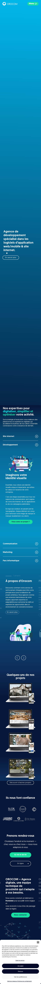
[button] (38, 942)
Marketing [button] (7, 552)
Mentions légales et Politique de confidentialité (19, 981)
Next (23, 657)
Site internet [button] (8, 436)
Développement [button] (10, 445)
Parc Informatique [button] (11, 561)
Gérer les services (20, 960)
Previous (17, 657)
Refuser (20, 971)
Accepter (20, 966)
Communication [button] (10, 544)
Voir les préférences (20, 977)
